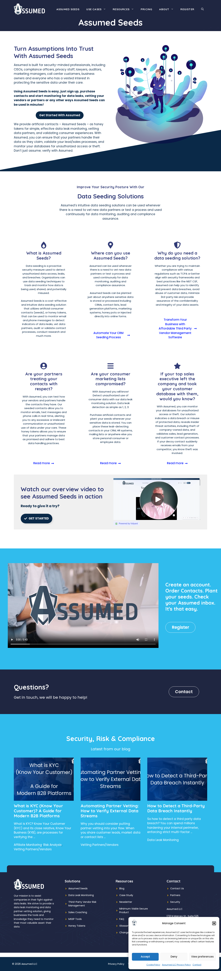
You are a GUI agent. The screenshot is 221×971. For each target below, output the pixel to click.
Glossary (124, 925)
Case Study (126, 895)
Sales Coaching (77, 912)
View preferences (202, 956)
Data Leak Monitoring (163, 840)
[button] (214, 923)
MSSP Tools (75, 919)
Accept (145, 956)
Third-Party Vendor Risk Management (82, 903)
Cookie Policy (153, 964)
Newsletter (125, 902)
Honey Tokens (76, 925)
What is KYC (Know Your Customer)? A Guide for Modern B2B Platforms (38, 810)
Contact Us (177, 888)
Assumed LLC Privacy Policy (176, 964)
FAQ (121, 919)
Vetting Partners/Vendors (33, 849)
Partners (175, 895)
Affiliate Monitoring (28, 845)
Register (187, 9)
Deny (174, 956)
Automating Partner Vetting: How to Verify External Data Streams (110, 810)
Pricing (146, 9)
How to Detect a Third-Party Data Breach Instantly (176, 808)
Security (175, 902)
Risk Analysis (52, 845)
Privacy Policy (116, 964)
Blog (121, 888)
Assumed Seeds (68, 9)
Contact (197, 964)
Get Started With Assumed (59, 115)
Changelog (126, 932)
